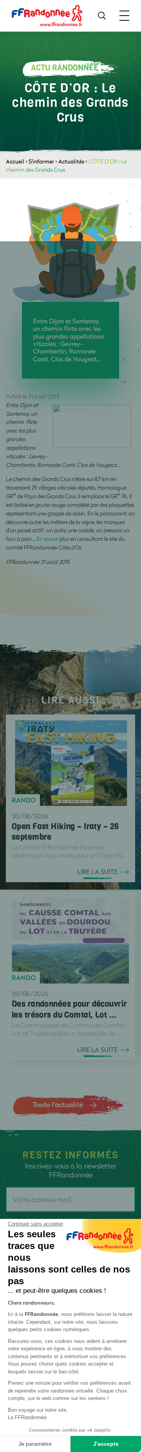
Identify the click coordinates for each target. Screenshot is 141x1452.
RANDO (24, 800)
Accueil (15, 161)
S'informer (41, 161)
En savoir (47, 538)
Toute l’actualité (58, 1104)
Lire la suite (97, 871)
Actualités (71, 161)
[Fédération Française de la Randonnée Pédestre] (47, 15)
